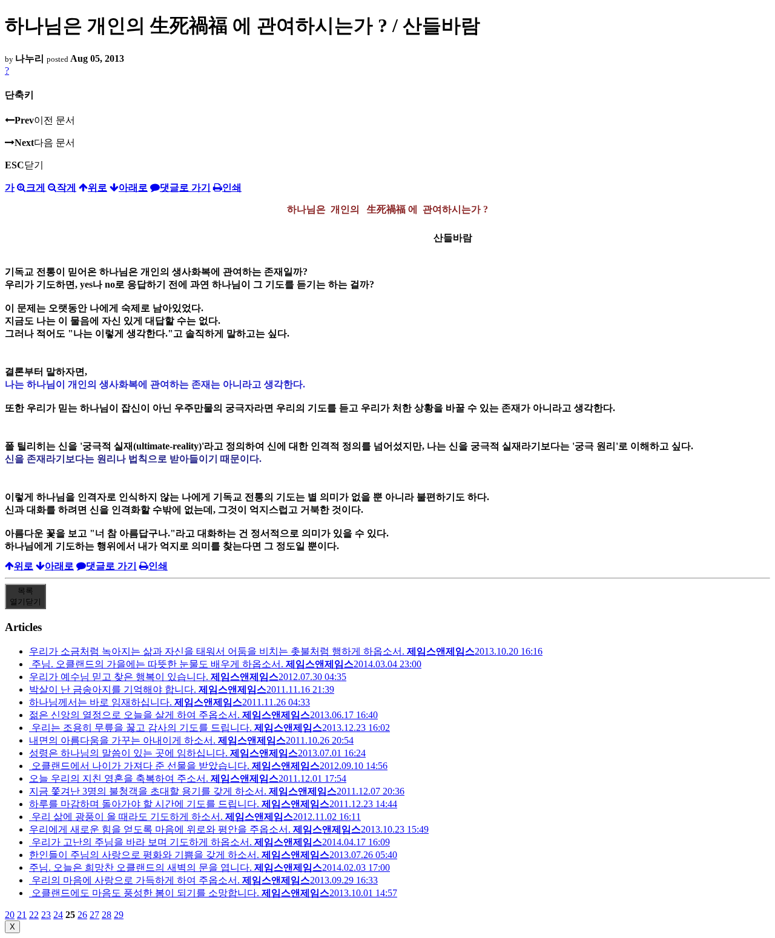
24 (58, 915)
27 (94, 915)
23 (46, 915)
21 (22, 915)
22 (34, 915)
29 (119, 915)
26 (82, 915)
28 (106, 915)
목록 (25, 596)
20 (10, 915)
